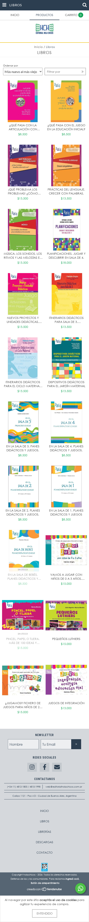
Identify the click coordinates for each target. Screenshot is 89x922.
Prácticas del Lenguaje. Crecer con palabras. (66, 191)
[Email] (57, 767)
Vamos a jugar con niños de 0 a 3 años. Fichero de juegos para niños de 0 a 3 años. (66, 577)
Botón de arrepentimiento (45, 883)
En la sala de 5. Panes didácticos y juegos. (22, 448)
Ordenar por (10, 65)
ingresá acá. (72, 879)
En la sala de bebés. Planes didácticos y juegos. (22, 577)
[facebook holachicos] (44, 767)
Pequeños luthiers (66, 639)
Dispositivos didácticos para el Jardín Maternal (66, 384)
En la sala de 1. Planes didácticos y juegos (66, 512)
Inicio (38, 47)
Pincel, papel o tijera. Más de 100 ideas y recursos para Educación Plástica (23, 641)
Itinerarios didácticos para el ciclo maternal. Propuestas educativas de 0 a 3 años (23, 384)
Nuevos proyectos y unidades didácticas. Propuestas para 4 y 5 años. (23, 320)
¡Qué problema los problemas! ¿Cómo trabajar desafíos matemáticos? (23, 191)
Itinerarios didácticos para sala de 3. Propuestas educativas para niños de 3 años (66, 320)
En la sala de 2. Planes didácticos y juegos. (23, 512)
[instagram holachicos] (32, 767)
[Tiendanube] (44, 890)
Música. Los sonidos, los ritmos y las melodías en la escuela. (23, 256)
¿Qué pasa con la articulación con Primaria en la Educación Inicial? (22, 127)
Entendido (45, 913)
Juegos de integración (66, 703)
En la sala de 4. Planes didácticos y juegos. (66, 448)
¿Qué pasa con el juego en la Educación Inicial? (66, 127)
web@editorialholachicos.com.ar (64, 786)
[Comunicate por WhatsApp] (80, 888)
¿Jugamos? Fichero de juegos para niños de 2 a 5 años (22, 705)
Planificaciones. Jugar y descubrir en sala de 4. (66, 256)
